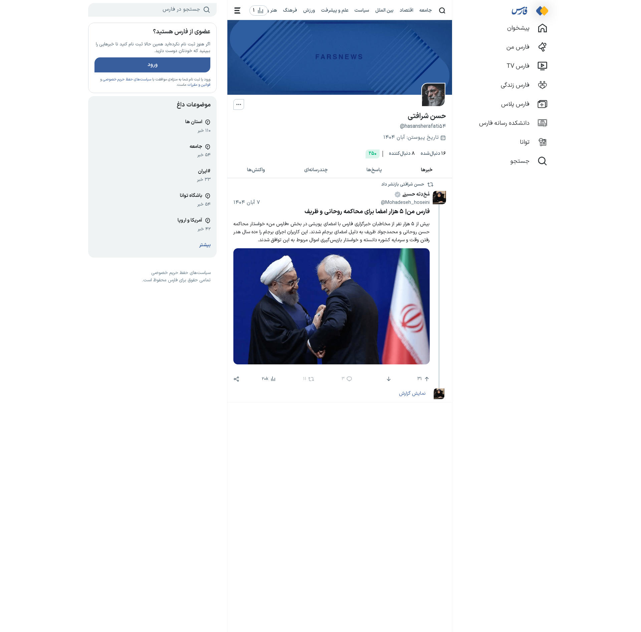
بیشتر (205, 245)
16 (433, 153)
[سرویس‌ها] (237, 10)
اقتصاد (406, 10)
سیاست (362, 10)
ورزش (309, 10)
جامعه (425, 10)
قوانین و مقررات (198, 85)
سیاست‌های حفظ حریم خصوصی (127, 79)
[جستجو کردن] (442, 10)
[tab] (427, 170)
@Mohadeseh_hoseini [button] (405, 202)
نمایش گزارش (412, 393)
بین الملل (384, 10)
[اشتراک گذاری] (236, 379)
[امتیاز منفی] (388, 379)
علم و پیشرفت (335, 10)
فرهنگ (290, 10)
